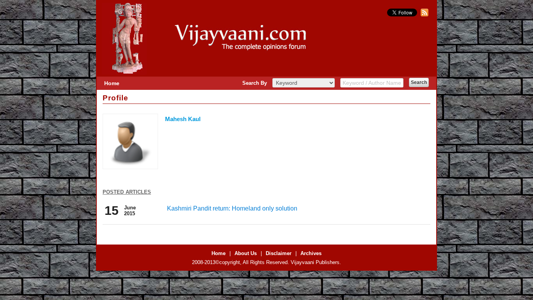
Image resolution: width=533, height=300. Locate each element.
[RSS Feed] (423, 15)
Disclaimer (278, 253)
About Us (246, 253)
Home (111, 83)
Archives (311, 253)
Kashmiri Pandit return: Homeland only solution (232, 208)
